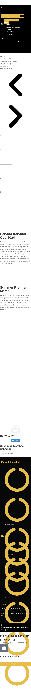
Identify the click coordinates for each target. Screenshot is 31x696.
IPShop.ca (4, 630)
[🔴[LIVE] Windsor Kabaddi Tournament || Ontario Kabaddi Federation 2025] (15, 438)
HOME (7, 15)
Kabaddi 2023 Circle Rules (11, 21)
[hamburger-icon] (22, 17)
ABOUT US (9, 17)
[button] (15, 85)
